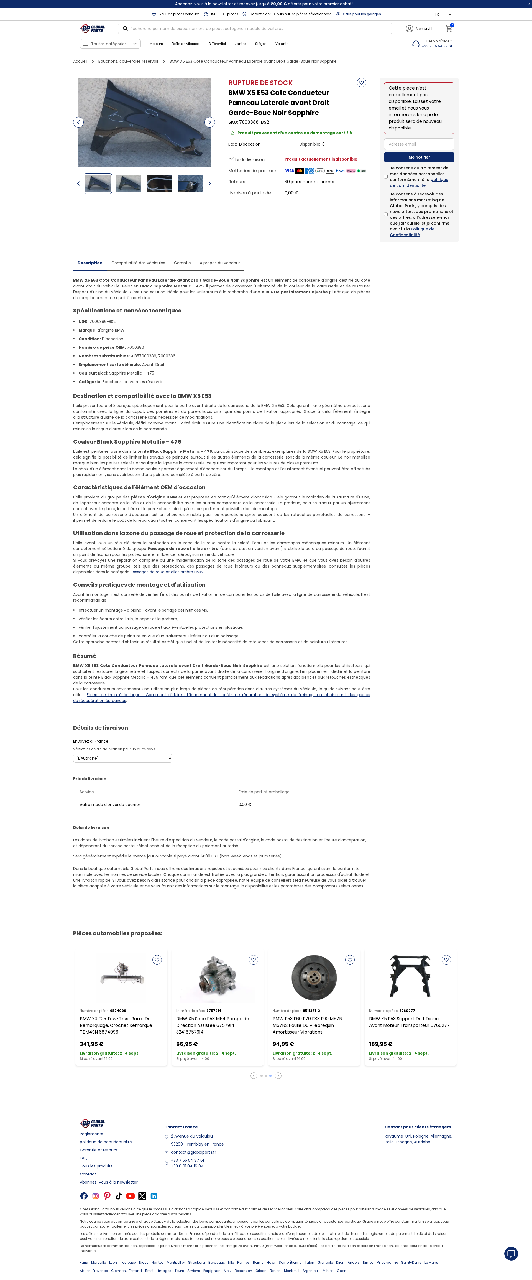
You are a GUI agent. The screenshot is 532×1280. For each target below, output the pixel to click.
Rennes (243, 1262)
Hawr (271, 1262)
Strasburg (196, 1262)
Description (90, 263)
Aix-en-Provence (94, 1270)
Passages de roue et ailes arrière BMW (167, 572)
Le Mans (431, 1262)
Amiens (193, 1270)
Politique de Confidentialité (412, 232)
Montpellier (176, 1262)
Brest (149, 1270)
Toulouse (128, 1262)
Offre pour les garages (362, 14)
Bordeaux (216, 1262)
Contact (88, 1174)
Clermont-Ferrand (126, 1270)
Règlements (91, 1134)
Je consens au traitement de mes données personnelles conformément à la (419, 176)
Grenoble (325, 1262)
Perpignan (212, 1270)
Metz (227, 1270)
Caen (341, 1270)
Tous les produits (96, 1166)
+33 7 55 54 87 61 (187, 1160)
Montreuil (291, 1270)
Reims (258, 1262)
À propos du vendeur (220, 263)
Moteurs (156, 43)
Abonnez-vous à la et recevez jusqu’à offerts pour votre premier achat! (264, 4)
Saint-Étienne (290, 1262)
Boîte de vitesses (186, 43)
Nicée (143, 1262)
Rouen (275, 1270)
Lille (231, 1262)
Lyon (113, 1262)
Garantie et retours (98, 1150)
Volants (281, 43)
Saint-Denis (411, 1262)
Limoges (164, 1270)
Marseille (98, 1262)
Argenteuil (311, 1270)
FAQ (84, 1158)
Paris (84, 1262)
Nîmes (368, 1262)
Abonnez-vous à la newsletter (109, 1182)
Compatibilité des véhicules (138, 263)
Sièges (261, 43)
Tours (179, 1270)
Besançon (243, 1270)
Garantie (182, 263)
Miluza (328, 1270)
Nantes (157, 1262)
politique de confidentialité (419, 182)
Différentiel (217, 43)
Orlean (261, 1270)
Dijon (340, 1262)
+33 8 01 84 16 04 (187, 1166)
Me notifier (419, 157)
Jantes (240, 43)
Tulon (309, 1262)
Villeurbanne (387, 1262)
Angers (354, 1262)
